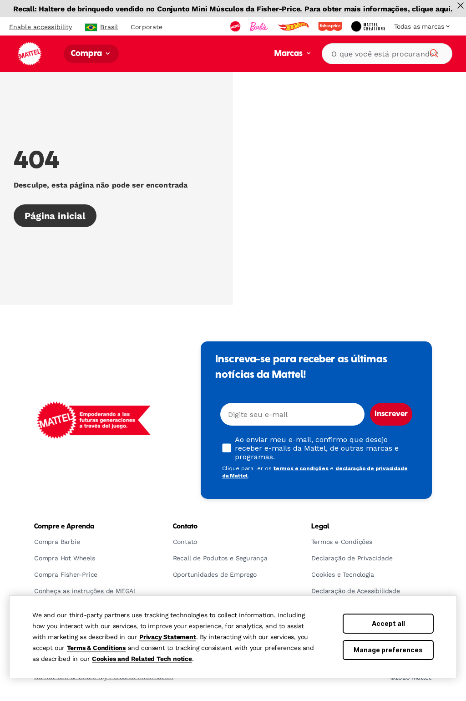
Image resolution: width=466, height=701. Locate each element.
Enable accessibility (40, 26)
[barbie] (260, 26)
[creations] (368, 26)
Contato (185, 526)
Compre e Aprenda (64, 526)
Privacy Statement (167, 636)
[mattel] (236, 26)
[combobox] (387, 53)
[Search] (433, 52)
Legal (320, 526)
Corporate (146, 26)
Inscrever (391, 414)
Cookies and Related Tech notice (142, 658)
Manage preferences (388, 650)
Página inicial (55, 215)
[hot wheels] (294, 26)
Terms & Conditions (96, 647)
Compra (87, 54)
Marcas (289, 54)
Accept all (388, 623)
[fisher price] (330, 26)
